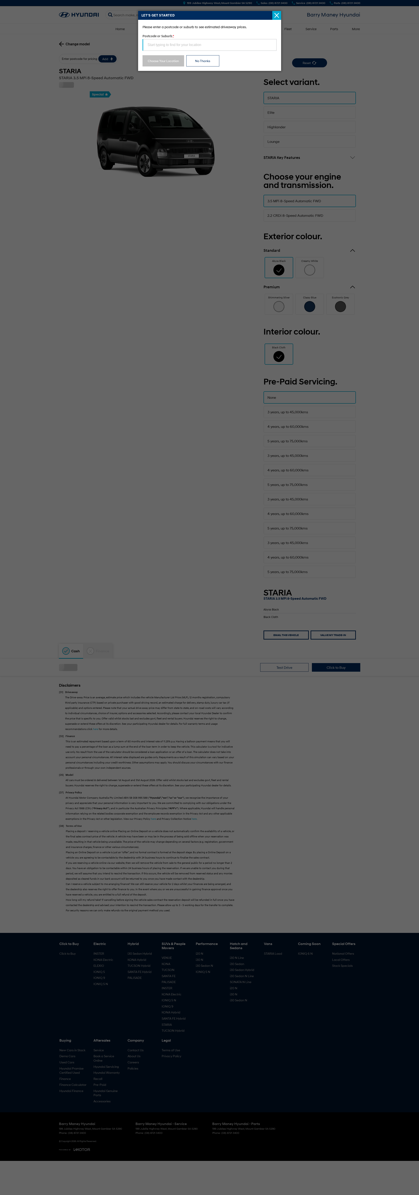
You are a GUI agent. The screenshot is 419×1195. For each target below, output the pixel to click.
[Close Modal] (276, 15)
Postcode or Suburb (158, 36)
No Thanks (202, 61)
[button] (209, 597)
